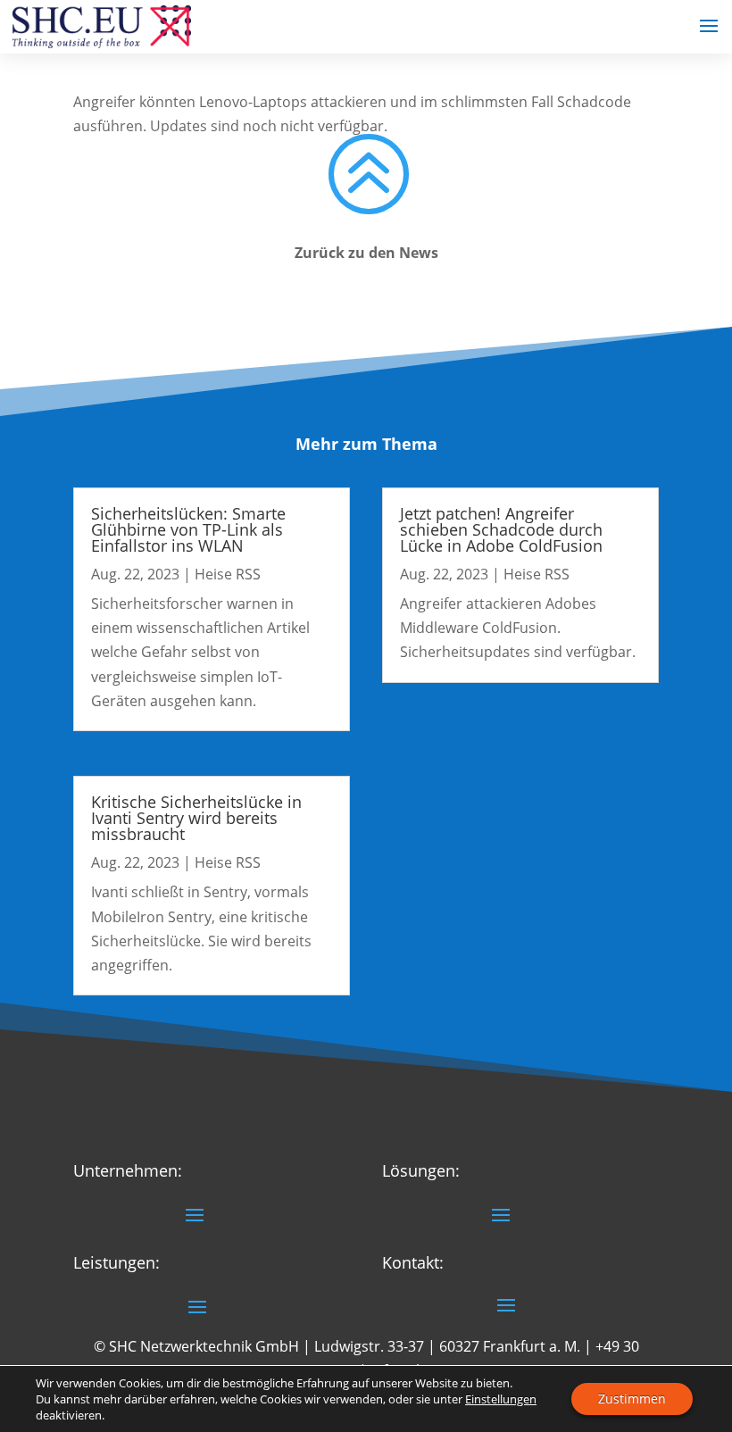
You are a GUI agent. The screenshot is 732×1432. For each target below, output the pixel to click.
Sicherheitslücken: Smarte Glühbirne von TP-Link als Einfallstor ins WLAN (188, 529)
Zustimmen (632, 1398)
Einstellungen (501, 1399)
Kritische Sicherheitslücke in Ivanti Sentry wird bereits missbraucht (196, 818)
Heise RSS (228, 574)
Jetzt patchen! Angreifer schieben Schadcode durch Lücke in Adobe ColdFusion (501, 529)
